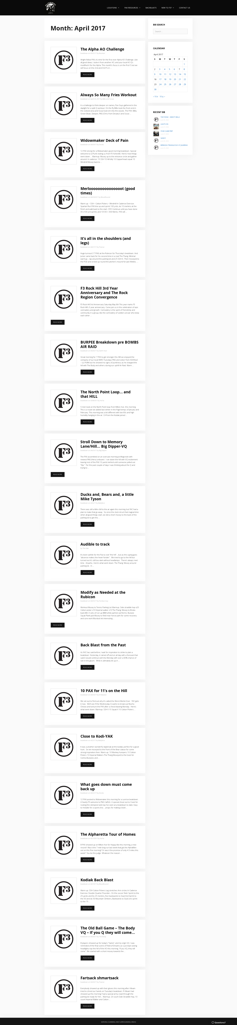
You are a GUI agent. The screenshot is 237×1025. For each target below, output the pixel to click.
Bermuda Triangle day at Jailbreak (174, 145)
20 (175, 79)
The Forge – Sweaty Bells (170, 117)
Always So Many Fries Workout (108, 94)
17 (160, 79)
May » (162, 96)
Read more (89, 75)
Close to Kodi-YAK (96, 736)
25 (165, 84)
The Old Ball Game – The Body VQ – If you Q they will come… (107, 930)
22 (185, 79)
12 (170, 74)
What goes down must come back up (106, 786)
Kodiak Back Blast (96, 879)
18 (165, 79)
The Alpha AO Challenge (102, 49)
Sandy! (163, 138)
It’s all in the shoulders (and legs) (105, 240)
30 (155, 89)
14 (180, 74)
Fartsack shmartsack (99, 977)
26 (170, 84)
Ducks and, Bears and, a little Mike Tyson (107, 496)
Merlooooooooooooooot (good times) (107, 190)
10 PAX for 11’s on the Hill (103, 690)
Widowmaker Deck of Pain (104, 140)
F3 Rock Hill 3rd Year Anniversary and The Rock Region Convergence (104, 293)
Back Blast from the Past (103, 644)
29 (185, 84)
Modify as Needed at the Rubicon (102, 594)
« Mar (155, 96)
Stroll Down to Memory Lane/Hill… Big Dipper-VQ (103, 444)
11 (165, 74)
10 (160, 74)
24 (160, 84)
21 (180, 79)
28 (180, 84)
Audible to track (95, 544)
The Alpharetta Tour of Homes (108, 834)
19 (170, 79)
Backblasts (151, 8)
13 (175, 74)
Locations (112, 8)
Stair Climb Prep (167, 131)
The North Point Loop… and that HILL (105, 394)
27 (175, 84)
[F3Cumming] (51, 7)
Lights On (164, 124)
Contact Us (184, 8)
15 (185, 74)
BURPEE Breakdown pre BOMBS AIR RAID (109, 344)
